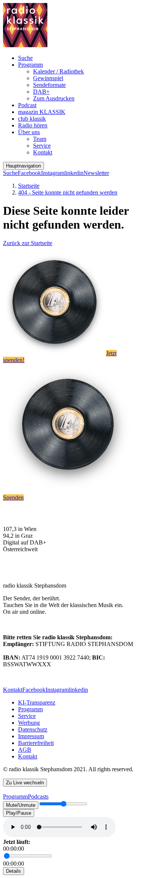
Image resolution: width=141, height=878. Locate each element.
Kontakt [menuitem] (42, 152)
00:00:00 (13, 848)
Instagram (52, 173)
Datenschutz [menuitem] (32, 729)
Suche (10, 173)
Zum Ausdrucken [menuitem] (53, 98)
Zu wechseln (25, 782)
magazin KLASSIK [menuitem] (41, 112)
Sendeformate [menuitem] (49, 85)
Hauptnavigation (23, 166)
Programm (15, 796)
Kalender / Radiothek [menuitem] (58, 71)
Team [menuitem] (39, 139)
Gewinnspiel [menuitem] (48, 78)
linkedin (73, 173)
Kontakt (12, 690)
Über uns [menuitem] (29, 132)
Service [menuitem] (42, 145)
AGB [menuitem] (24, 749)
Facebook (29, 173)
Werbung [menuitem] (29, 722)
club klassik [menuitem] (32, 118)
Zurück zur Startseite (27, 243)
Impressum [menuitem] (31, 736)
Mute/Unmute (20, 805)
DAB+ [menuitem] (41, 91)
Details (13, 871)
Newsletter (96, 173)
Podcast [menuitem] (27, 105)
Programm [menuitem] (30, 64)
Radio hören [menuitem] (32, 125)
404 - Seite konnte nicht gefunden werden (67, 192)
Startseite (28, 185)
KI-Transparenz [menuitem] (36, 702)
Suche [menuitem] (25, 58)
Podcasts (38, 796)
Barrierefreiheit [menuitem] (36, 743)
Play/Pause (18, 813)
